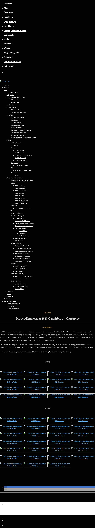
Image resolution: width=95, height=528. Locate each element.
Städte (6, 39)
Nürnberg (14, 168)
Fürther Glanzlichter (21, 160)
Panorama (8, 57)
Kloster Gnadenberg (21, 203)
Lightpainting (10, 21)
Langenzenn (14, 163)
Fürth (12, 148)
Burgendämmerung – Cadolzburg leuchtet (23, 137)
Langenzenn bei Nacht (21, 165)
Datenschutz (9, 66)
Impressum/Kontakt (12, 61)
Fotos (5, 90)
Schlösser (14, 205)
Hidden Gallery (19, 289)
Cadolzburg (9, 17)
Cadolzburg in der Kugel (18, 112)
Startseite (8, 4)
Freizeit (13, 263)
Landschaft (8, 35)
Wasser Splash (15, 102)
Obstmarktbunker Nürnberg (23, 261)
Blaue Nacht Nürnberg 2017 (23, 170)
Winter (7, 48)
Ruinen (13, 183)
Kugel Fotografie (11, 52)
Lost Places (8, 26)
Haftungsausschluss (13, 308)
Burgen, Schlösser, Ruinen (15, 30)
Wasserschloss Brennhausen (23, 208)
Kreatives (8, 44)
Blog (6, 8)
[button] (5, 487)
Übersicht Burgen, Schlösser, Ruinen (22, 180)
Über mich (8, 12)
